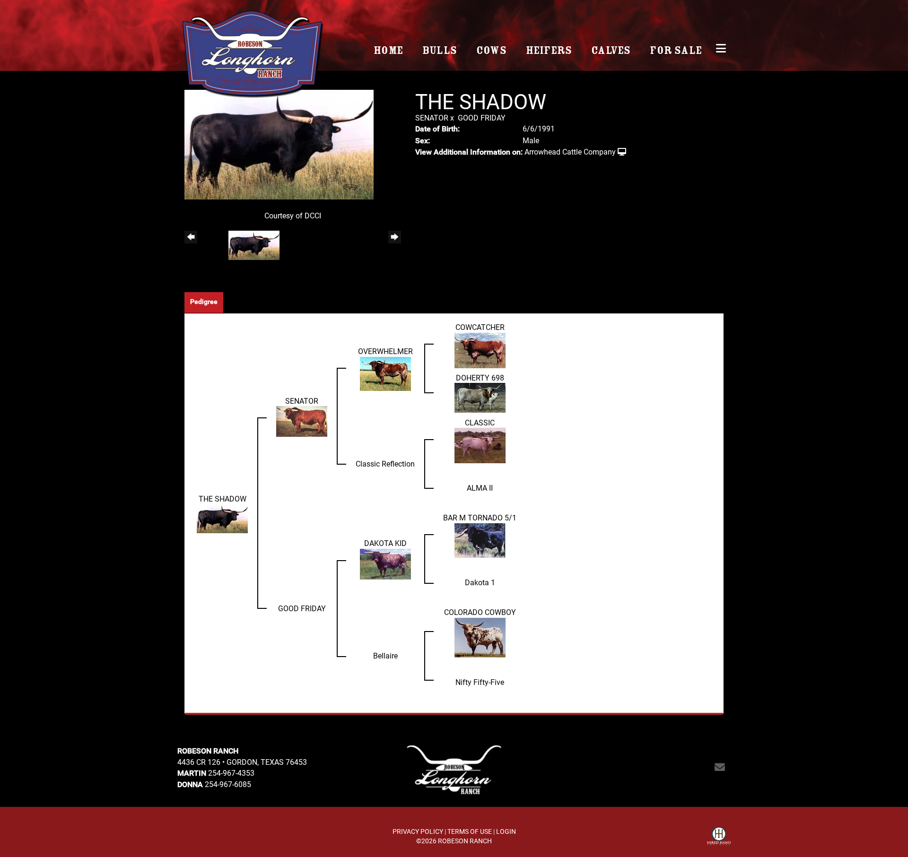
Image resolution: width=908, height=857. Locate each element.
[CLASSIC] (480, 445)
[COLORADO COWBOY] (480, 636)
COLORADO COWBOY (480, 612)
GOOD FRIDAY (482, 117)
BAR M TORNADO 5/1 (479, 517)
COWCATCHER (480, 327)
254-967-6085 (228, 784)
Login (506, 831)
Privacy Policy (418, 831)
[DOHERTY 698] (480, 397)
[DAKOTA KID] (385, 563)
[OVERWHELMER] (385, 373)
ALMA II (480, 488)
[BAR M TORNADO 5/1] (480, 540)
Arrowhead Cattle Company (570, 151)
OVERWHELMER (385, 351)
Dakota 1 (480, 582)
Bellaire (385, 655)
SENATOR (431, 117)
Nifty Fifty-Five (479, 682)
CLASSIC (480, 422)
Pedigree (204, 301)
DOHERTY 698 (480, 377)
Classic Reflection (385, 463)
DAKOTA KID (385, 543)
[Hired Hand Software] (719, 837)
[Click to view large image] (279, 143)
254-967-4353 (231, 773)
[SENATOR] (301, 420)
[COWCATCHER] (480, 349)
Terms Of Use (469, 831)
